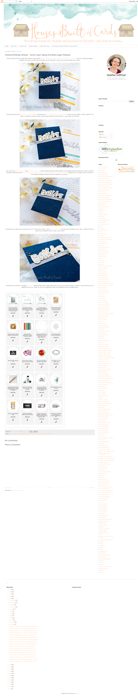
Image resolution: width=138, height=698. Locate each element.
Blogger (77, 693)
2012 (9, 684)
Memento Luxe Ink (104, 361)
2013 (9, 682)
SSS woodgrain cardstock (106, 438)
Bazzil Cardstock (104, 207)
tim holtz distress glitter (106, 566)
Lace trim (102, 298)
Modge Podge (103, 371)
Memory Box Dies (104, 363)
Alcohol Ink (103, 169)
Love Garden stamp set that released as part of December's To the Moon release (45, 172)
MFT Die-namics (104, 325)
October (12, 604)
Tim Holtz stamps (104, 498)
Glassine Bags (103, 273)
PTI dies (102, 390)
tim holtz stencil (104, 568)
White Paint (103, 523)
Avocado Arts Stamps (105, 201)
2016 (9, 675)
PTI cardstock (103, 388)
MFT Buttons (103, 323)
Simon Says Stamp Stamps (107, 458)
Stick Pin (102, 475)
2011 (9, 686)
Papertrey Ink (103, 405)
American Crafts (104, 178)
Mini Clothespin (104, 365)
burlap (101, 543)
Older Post (91, 487)
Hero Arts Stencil (104, 293)
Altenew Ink (103, 172)
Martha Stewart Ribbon (106, 356)
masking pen (103, 551)
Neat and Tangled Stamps (106, 378)
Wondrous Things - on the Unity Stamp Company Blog (23, 626)
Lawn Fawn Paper (104, 304)
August (11, 609)
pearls (26, 433)
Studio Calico (103, 479)
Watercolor (103, 513)
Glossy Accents (104, 277)
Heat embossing (21, 433)
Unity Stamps (103, 506)
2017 (9, 673)
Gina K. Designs (104, 268)
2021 (9, 664)
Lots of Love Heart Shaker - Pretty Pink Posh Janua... (22, 657)
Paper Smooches (104, 401)
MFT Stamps (103, 333)
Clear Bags (103, 222)
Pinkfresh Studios (104, 413)
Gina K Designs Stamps (106, 266)
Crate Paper (103, 233)
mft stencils (103, 553)
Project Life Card (104, 424)
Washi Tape (103, 511)
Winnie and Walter (104, 529)
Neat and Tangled (104, 375)
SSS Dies (102, 434)
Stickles (102, 477)
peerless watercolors (105, 555)
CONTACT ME (22, 46)
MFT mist (102, 338)
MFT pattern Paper (104, 340)
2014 (9, 680)
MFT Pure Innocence (105, 331)
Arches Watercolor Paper (106, 188)
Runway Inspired (104, 432)
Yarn (101, 534)
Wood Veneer (103, 531)
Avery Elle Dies (104, 193)
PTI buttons (103, 386)
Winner (102, 527)
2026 (9, 589)
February (12, 622)
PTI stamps (103, 394)
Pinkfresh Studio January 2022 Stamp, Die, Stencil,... (22, 650)
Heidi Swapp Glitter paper (106, 285)
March (11, 620)
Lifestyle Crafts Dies (105, 308)
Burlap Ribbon (103, 214)
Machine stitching (104, 344)
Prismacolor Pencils (105, 422)
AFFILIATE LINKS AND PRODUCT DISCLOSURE (64, 46)
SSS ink (102, 436)
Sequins (102, 443)
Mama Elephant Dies (105, 348)
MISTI (101, 342)
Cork (101, 231)
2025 (9, 592)
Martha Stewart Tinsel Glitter (107, 357)
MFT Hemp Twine (104, 327)
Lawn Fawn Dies (104, 302)
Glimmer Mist (103, 275)
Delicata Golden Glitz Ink (106, 239)
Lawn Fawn (103, 300)
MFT (101, 321)
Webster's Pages (104, 521)
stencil (101, 562)
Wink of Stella (103, 525)
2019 (9, 669)
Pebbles (102, 407)
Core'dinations (103, 230)
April (11, 618)
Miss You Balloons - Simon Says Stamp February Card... (23, 630)
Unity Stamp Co (104, 504)
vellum (50, 433)
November (12, 602)
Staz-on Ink (103, 473)
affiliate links (29, 285)
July (11, 611)
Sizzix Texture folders (105, 464)
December (12, 600)
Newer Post (8, 487)
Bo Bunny (102, 210)
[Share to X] (33, 432)
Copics (102, 228)
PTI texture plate (104, 396)
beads (101, 541)
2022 (9, 598)
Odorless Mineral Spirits (106, 382)
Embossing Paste (104, 251)
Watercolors (103, 517)
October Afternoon (104, 380)
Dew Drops (103, 241)
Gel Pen (102, 262)
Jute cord (102, 294)
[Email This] (30, 432)
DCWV (101, 235)
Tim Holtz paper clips (105, 496)
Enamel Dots (103, 254)
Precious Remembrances (106, 415)
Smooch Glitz (103, 466)
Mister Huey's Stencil (105, 369)
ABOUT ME (14, 46)
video (101, 572)
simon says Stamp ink (105, 559)
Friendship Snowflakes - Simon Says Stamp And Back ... (23, 628)
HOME (6, 46)
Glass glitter (103, 272)
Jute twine (102, 296)
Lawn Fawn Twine (104, 306)
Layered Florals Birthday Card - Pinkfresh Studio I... (22, 646)
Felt (101, 258)
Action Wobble (103, 167)
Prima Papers (103, 419)
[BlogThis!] (31, 432)
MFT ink (102, 336)
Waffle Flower (103, 509)
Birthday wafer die (20, 171)
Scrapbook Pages (104, 441)
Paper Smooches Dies (105, 403)
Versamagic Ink (104, 508)
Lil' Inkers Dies (103, 312)
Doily (101, 245)
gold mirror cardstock (34, 171)
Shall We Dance (104, 445)
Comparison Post (104, 224)
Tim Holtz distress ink (105, 489)
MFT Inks (102, 329)
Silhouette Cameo (104, 447)
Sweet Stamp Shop (105, 481)
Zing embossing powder (106, 540)
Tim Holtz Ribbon (104, 483)
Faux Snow (103, 256)
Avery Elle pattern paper (106, 199)
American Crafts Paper (106, 182)
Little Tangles (103, 319)
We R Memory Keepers (106, 519)
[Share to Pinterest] (37, 432)
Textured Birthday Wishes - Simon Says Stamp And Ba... (23, 633)
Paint (101, 397)
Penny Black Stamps (105, 409)
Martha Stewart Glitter (105, 352)
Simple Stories (103, 462)
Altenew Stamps (104, 174)
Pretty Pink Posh (104, 417)
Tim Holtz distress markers (106, 490)
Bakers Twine (103, 203)
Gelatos (102, 264)
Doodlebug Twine (104, 247)
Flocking (102, 260)
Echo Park (102, 249)
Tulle (101, 502)
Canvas (102, 216)
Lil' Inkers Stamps (104, 315)
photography (103, 557)
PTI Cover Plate (104, 384)
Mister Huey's (103, 367)
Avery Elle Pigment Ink (105, 195)
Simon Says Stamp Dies (106, 456)
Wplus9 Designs (104, 532)
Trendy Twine (103, 500)
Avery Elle (102, 191)
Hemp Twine (103, 287)
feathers (102, 545)
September (12, 607)
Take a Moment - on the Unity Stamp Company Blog (22, 654)
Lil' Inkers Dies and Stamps (107, 314)
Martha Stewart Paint (105, 354)
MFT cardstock (103, 335)
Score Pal (102, 439)
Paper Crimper (103, 399)
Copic (101, 226)
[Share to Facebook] (35, 432)
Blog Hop (102, 209)
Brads (101, 212)
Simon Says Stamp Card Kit (107, 451)
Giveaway (102, 270)
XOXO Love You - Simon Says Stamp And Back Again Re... (24, 639)
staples (102, 560)
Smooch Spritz (103, 468)
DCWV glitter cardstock (106, 237)
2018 (9, 671)
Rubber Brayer (103, 430)
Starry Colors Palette (105, 471)
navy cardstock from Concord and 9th (56, 114)
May (11, 615)
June (11, 613)
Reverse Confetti (104, 428)
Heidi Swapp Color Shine (106, 283)
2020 (9, 666)
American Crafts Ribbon (106, 184)
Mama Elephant (104, 346)
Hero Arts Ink (103, 289)
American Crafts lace (105, 186)
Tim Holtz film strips (105, 494)
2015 (9, 677)
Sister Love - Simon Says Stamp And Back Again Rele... (23, 641)
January (12, 624)
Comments (104, 137)
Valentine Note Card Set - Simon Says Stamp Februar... (23, 643)
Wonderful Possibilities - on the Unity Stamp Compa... (23, 661)
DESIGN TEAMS (33, 46)
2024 (9, 594)
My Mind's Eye (103, 373)
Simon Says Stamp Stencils (107, 460)
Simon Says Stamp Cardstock (105, 454)
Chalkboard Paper (104, 220)
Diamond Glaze (104, 243)
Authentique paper (104, 190)
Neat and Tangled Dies (106, 376)
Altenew (102, 170)
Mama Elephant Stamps (106, 350)
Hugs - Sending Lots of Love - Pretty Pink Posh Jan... (22, 652)
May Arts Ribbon (104, 359)
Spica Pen (102, 469)
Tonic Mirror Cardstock (43, 433)
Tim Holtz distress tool (105, 492)
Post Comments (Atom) (18, 490)
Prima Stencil (103, 420)
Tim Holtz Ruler (104, 485)
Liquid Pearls (103, 317)
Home (50, 487)
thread (101, 564)
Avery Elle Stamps (104, 197)
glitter (101, 549)
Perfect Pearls (103, 411)
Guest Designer (104, 279)
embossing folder (13, 433)
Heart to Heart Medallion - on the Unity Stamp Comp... (23, 648)
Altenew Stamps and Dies (106, 176)
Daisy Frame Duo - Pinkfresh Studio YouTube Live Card (23, 659)
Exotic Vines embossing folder (28, 114)
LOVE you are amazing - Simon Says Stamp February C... (24, 637)
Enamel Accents (104, 253)
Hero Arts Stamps (104, 291)
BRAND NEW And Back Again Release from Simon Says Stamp (57, 58)
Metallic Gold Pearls (54, 229)
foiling (101, 547)
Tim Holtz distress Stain (106, 487)
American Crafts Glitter (105, 180)
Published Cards (104, 426)
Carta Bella (103, 218)
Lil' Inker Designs (104, 310)
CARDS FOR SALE (45, 46)
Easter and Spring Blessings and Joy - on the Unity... (22, 635)
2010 (9, 688)
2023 (9, 596)
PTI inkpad (102, 392)
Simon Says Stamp (33, 433)
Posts (102, 134)
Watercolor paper (104, 515)
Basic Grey (103, 205)
